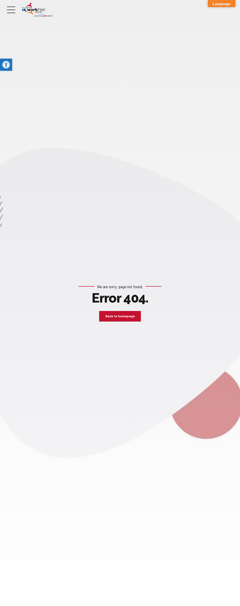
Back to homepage (120, 316)
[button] (6, 65)
